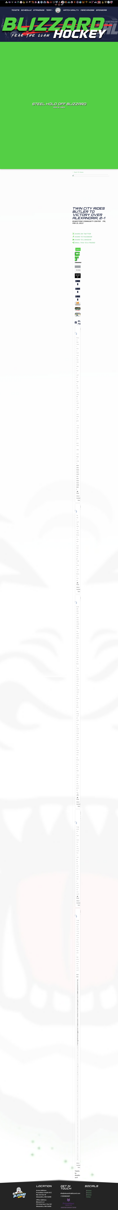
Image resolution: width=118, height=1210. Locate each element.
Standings (38, 10)
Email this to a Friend (84, 243)
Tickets (15, 10)
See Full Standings (78, 276)
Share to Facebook (83, 237)
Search (78, 249)
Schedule (26, 10)
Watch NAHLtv (71, 10)
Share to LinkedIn (82, 240)
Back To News (78, 172)
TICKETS (77, 256)
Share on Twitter (82, 234)
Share (79, 500)
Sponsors (101, 10)
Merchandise (87, 10)
